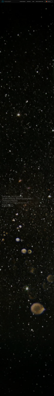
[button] (25, 1)
